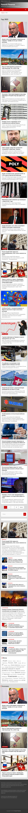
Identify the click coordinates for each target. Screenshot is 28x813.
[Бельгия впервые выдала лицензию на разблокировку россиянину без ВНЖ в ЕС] (14, 431)
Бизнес (4, 118)
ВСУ (23, 667)
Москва (19, 676)
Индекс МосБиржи (13, 674)
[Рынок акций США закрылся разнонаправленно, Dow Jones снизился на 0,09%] (14, 242)
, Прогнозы (4, 663)
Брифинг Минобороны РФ (10, 667)
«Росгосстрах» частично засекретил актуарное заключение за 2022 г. (15, 642)
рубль (8, 681)
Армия (9, 665)
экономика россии (13, 681)
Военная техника (12, 670)
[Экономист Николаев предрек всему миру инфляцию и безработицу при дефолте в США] (14, 84)
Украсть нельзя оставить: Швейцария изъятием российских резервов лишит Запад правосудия (13, 281)
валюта (11, 680)
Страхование (5, 607)
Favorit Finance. (8, 4)
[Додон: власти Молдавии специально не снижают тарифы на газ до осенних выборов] (14, 29)
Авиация (5, 665)
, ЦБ (22, 662)
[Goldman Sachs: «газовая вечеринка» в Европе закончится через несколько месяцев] (14, 298)
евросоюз (4, 681)
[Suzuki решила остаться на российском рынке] (14, 404)
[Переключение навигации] (2, 9)
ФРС (24, 678)
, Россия (10, 663)
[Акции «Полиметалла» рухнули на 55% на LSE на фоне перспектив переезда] (14, 164)
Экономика (4, 36)
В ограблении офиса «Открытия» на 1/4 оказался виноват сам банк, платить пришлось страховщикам (17, 651)
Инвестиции (5, 170)
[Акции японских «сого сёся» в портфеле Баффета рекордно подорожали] (14, 216)
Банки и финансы (15, 665)
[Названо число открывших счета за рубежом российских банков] (14, 112)
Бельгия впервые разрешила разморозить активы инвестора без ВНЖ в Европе (17, 569)
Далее (21, 507)
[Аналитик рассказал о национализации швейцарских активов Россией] (14, 378)
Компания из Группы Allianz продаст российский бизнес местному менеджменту (16, 634)
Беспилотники (23, 665)
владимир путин (17, 680)
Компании (12, 676)
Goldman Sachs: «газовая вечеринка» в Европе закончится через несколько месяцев (13, 309)
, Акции (4, 661)
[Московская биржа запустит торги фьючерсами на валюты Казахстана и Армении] (14, 457)
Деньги (17, 672)
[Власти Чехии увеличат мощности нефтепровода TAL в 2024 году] (14, 57)
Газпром (12, 672)
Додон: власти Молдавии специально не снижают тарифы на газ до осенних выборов (13, 41)
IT (2, 665)
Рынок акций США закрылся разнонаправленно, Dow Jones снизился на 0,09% (14, 253)
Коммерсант (4, 676)
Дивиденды (23, 672)
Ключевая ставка (21, 674)
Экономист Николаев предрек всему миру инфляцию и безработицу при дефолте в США (14, 95)
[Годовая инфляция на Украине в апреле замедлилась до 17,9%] (14, 327)
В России (19, 667)
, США (15, 663)
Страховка (21, 678)
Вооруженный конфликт (6, 672)
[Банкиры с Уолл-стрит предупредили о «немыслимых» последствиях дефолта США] (14, 485)
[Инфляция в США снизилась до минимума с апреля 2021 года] (14, 190)
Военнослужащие (21, 670)
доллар (23, 680)
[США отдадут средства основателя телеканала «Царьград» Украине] (14, 138)
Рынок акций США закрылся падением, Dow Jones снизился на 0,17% (16, 586)
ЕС (2, 674)
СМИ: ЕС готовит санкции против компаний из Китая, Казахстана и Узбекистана (15, 561)
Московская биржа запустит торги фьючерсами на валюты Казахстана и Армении (12, 468)
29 (16, 507)
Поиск (24, 514)
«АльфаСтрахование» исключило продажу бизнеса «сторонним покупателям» (16, 626)
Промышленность (9, 678)
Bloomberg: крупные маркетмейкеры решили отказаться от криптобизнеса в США (16, 577)
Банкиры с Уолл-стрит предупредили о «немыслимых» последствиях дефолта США (13, 496)
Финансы (4, 248)
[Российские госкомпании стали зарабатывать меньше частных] (14, 353)
